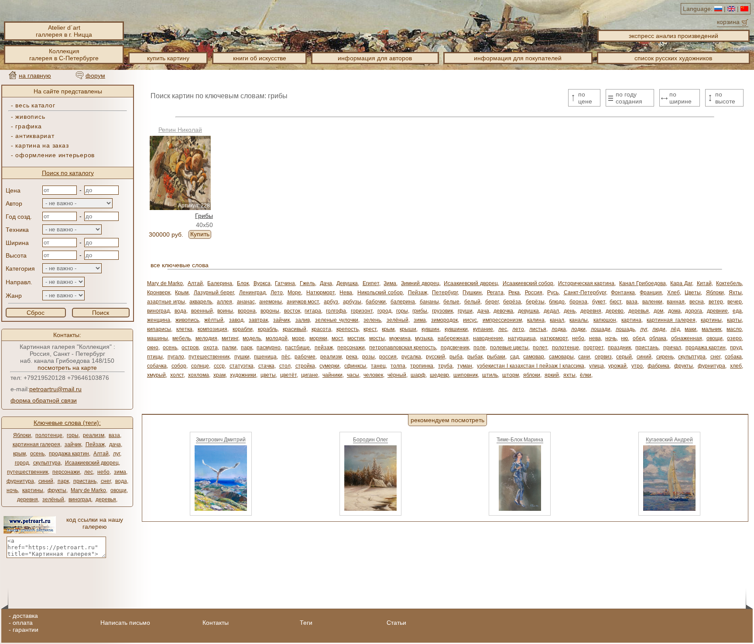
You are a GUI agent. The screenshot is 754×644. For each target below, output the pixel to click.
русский (435, 357)
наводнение (488, 338)
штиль (490, 375)
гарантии (25, 629)
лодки (578, 329)
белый (472, 302)
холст (177, 375)
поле (479, 347)
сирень (665, 357)
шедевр (439, 375)
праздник (619, 347)
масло (734, 329)
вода (121, 481)
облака (657, 338)
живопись (30, 116)
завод (236, 320)
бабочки (376, 302)
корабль (268, 329)
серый (624, 357)
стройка (305, 366)
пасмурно (269, 347)
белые (451, 302)
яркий (552, 375)
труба (445, 366)
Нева (345, 292)
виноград (80, 499)
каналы (578, 320)
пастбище (297, 347)
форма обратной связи (43, 400)
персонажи (66, 472)
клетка (184, 329)
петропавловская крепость (402, 347)
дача (115, 444)
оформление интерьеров (55, 155)
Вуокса (262, 283)
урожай (617, 366)
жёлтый (213, 320)
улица (596, 366)
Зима (390, 283)
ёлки (585, 375)
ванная (676, 302)
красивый (294, 329)
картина (631, 320)
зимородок (444, 320)
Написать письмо (125, 622)
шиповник (465, 375)
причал (672, 347)
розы (368, 357)
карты (734, 320)
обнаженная (686, 338)
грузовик (442, 311)
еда (737, 311)
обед (639, 338)
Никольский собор (380, 292)
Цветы (693, 292)
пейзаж (324, 347)
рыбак (475, 357)
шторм (510, 375)
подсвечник (455, 347)
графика (28, 126)
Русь (553, 292)
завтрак (258, 320)
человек (373, 375)
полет (540, 347)
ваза (114, 435)
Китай (704, 283)
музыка (424, 338)
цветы (268, 375)
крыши (408, 329)
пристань (84, 481)
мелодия (206, 338)
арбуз (331, 302)
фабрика (658, 366)
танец (378, 366)
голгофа (336, 311)
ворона (247, 311)
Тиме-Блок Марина (520, 440)
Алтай (101, 454)
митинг (230, 338)
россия (388, 357)
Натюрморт (320, 292)
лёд (675, 329)
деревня (27, 499)
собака (733, 357)
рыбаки (496, 357)
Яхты (735, 292)
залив (302, 320)
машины (157, 338)
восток (292, 311)
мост (337, 338)
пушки (242, 357)
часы (353, 375)
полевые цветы (509, 347)
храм (219, 375)
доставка (25, 615)
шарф (418, 375)
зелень (372, 320)
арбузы (352, 302)
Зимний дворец (420, 283)
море (298, 338)
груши (465, 311)
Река (514, 292)
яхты (569, 375)
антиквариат (34, 135)
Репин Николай (180, 129)
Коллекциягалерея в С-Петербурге (64, 55)
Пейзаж (95, 444)
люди (658, 329)
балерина (403, 302)
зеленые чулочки (336, 320)
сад (514, 357)
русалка (411, 357)
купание (483, 329)
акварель (200, 302)
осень (37, 454)
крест (370, 329)
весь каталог (35, 105)
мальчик (711, 329)
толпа (398, 366)
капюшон (604, 320)
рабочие (305, 357)
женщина (158, 320)
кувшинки (456, 329)
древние (717, 311)
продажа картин (69, 454)
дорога (693, 311)
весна (696, 302)
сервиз (603, 357)
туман (464, 366)
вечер (734, 302)
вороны (269, 311)
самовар (533, 357)
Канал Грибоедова (642, 283)
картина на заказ (42, 145)
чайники (332, 375)
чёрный (396, 375)
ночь (12, 490)
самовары (561, 357)
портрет (593, 347)
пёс (285, 357)
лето (518, 329)
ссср (219, 366)
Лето (277, 292)
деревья (106, 499)
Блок (243, 283)
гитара (313, 311)
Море (294, 292)
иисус (470, 320)
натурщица (522, 338)
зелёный (53, 499)
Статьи (396, 622)
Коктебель (729, 283)
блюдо (557, 302)
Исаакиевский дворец (92, 463)
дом (658, 311)
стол (285, 366)
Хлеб (673, 292)
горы (73, 435)
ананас (246, 302)
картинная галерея (36, 444)
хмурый (156, 375)
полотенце (48, 435)
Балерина (219, 283)
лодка (559, 329)
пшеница (265, 357)
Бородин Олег (370, 440)
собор (178, 366)
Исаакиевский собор (528, 283)
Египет (371, 283)
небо (103, 472)
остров (190, 347)
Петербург (445, 292)
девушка (528, 311)
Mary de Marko (88, 490)
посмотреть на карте (67, 367)
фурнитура (20, 481)
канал (557, 320)
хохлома (198, 375)
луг (116, 454)
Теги (306, 622)
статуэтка (242, 366)
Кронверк (158, 292)
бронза (578, 302)
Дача (326, 283)
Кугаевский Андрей (669, 440)
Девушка (347, 283)
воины (225, 311)
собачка (157, 366)
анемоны (270, 302)
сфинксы (355, 366)
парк (63, 481)
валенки (652, 302)
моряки (318, 338)
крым (19, 454)
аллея (224, 302)
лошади (600, 329)
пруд (736, 347)
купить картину (168, 58)
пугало (176, 357)
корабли (243, 329)
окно (152, 347)
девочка (503, 311)
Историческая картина (586, 283)
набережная (453, 338)
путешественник (27, 472)
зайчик (73, 444)
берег (492, 302)
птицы (155, 357)
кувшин (430, 329)
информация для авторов (375, 58)
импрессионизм (502, 320)
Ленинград (252, 292)
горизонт (362, 311)
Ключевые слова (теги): (67, 422)
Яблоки (22, 435)
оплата (23, 622)
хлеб (736, 366)
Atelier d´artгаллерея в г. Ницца (64, 31)
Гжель (307, 283)
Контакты (215, 622)
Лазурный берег (214, 292)
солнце (200, 366)
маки (690, 329)
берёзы (535, 302)
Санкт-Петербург (585, 292)
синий (45, 481)
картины (32, 490)
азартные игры (166, 302)
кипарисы (159, 329)
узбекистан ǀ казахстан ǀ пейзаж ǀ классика (530, 366)
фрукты (57, 490)
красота (321, 329)
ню (624, 338)
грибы (419, 311)
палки (229, 347)
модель (252, 338)
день (570, 311)
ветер (716, 302)
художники (243, 375)
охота (210, 347)
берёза (512, 302)
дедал (551, 311)
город (22, 463)
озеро (734, 338)
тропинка (421, 366)
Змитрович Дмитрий (221, 440)
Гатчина (285, 283)
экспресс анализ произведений (673, 35)
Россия (533, 292)
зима (120, 472)
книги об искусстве (259, 58)
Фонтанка (623, 292)
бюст (615, 302)
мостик (355, 338)
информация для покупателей (518, 58)
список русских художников (673, 58)
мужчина (400, 338)
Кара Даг (681, 283)
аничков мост (303, 302)
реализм (93, 435)
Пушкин (472, 292)
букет (598, 302)
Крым (181, 292)
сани (584, 357)
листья (537, 329)
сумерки (329, 366)
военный (202, 311)
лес (88, 472)
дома (674, 311)
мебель (181, 338)
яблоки (531, 375)
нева (595, 338)
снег (106, 481)
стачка (266, 366)
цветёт (288, 375)
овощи (118, 490)
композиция (212, 329)
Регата (495, 292)
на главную (35, 75)
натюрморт (554, 338)
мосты (377, 338)
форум (95, 75)
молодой (277, 338)
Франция (651, 292)
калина (536, 320)
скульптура (47, 463)
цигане (309, 375)
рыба (456, 357)
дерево (615, 311)
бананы (429, 302)
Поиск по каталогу (68, 172)
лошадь (625, 329)
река (351, 357)
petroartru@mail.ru (55, 389)
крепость (347, 329)
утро (637, 366)
